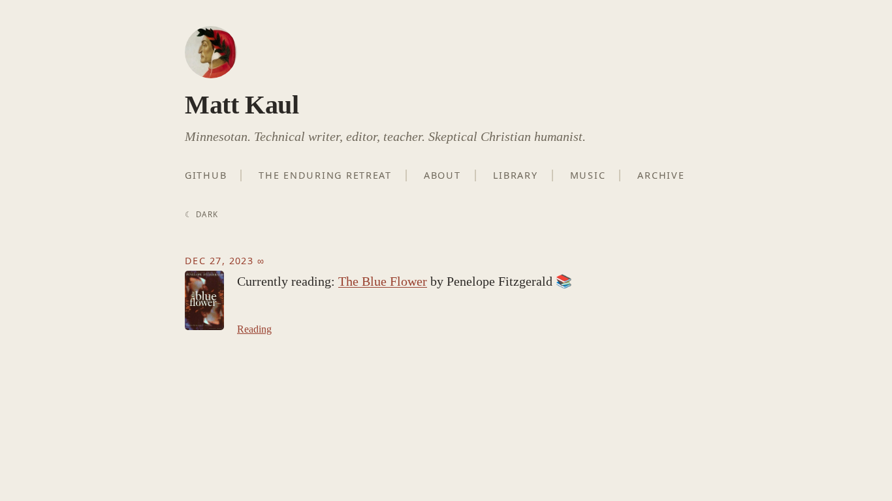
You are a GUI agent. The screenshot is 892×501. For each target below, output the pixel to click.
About (442, 175)
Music (588, 175)
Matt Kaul (241, 104)
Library (515, 175)
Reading (254, 329)
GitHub (206, 175)
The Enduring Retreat (325, 175)
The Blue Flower (382, 281)
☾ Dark (201, 214)
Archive (660, 175)
